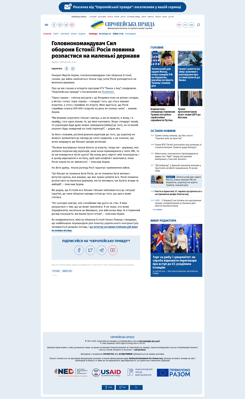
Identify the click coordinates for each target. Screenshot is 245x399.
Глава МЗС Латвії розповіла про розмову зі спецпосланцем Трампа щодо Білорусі (178, 146)
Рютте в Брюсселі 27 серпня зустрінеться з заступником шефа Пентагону (178, 192)
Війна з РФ (118, 34)
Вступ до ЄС (105, 34)
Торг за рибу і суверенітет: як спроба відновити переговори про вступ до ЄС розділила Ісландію (175, 262)
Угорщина (130, 34)
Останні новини (163, 131)
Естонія (56, 271)
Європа (110, 17)
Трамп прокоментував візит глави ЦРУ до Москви (189, 113)
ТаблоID (158, 17)
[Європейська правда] (122, 24)
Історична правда (133, 17)
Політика (93, 17)
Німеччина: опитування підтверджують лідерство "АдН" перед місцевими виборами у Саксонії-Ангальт (176, 156)
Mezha (164, 17)
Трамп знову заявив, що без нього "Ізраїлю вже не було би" (174, 137)
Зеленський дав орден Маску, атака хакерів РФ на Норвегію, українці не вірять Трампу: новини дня (162, 77)
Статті (56, 34)
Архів (74, 34)
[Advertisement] (96, 296)
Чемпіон (150, 17)
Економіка (102, 17)
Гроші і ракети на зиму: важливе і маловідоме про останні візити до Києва (189, 75)
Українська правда (79, 17)
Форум (116, 17)
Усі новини (157, 210)
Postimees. (108, 91)
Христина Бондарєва (177, 271)
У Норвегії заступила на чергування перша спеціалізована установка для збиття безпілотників (178, 203)
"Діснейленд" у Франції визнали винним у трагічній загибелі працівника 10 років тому (178, 168)
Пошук (81, 34)
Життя (143, 17)
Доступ (171, 17)
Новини (47, 34)
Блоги (123, 17)
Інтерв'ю (64, 34)
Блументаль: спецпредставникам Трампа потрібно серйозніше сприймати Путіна (163, 115)
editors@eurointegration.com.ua (130, 343)
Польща (93, 34)
